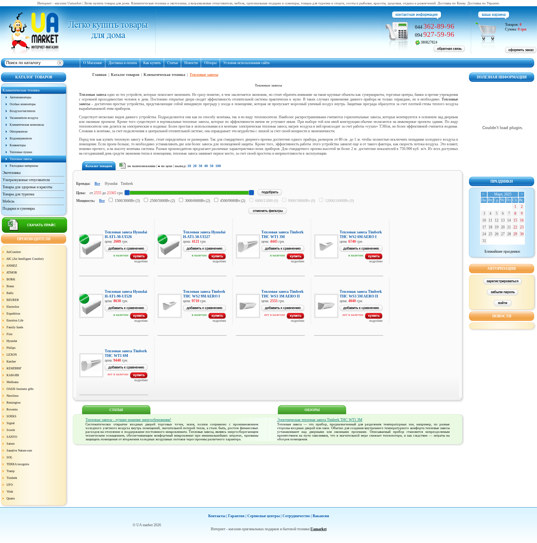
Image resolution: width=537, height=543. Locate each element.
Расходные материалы (24, 165)
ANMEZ (11, 265)
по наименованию (141, 166)
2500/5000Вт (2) (162, 201)
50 (211, 166)
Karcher (11, 361)
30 (200, 166)
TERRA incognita (18, 464)
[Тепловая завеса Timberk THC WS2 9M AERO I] (217, 318)
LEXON (12, 354)
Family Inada (15, 327)
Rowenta (12, 409)
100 (218, 166)
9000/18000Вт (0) (301, 201)
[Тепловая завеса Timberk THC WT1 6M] (139, 377)
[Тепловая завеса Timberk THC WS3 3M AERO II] (295, 318)
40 (206, 166)
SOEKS (11, 416)
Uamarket (318, 529)
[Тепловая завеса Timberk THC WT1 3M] (295, 258)
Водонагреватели (21, 138)
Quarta (11, 498)
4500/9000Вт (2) (232, 201)
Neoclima (12, 395)
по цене (166, 166)
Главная (99, 75)
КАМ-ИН (13, 375)
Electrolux (13, 306)
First (9, 334)
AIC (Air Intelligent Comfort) (25, 258)
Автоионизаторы (20, 97)
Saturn (11, 443)
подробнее (141, 261)
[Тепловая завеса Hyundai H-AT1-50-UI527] (217, 258)
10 (189, 166)
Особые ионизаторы (23, 104)
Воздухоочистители (22, 111)
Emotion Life (15, 320)
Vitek (10, 491)
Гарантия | (237, 516)
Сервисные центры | (264, 516)
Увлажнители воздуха (24, 117)
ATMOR (11, 272)
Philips (11, 347)
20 (195, 166)
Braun (10, 286)
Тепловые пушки (21, 152)
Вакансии (321, 516)
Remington (14, 402)
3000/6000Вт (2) (197, 201)
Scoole (11, 430)
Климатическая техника (164, 75)
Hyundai (12, 341)
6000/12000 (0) (266, 201)
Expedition (13, 313)
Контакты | (217, 516)
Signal (11, 423)
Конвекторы (18, 145)
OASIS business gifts (20, 389)
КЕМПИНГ (14, 368)
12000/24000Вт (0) (339, 201)
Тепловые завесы (21, 159)
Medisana (12, 382)
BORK (11, 279)
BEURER (13, 300)
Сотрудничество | (297, 516)
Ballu (10, 293)
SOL (9, 457)
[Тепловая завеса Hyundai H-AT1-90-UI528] (139, 318)
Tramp (11, 471)
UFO (10, 484)
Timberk (12, 478)
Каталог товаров (125, 75)
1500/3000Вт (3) (127, 201)
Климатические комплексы (27, 124)
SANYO (12, 436)
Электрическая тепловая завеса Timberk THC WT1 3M (319, 420)
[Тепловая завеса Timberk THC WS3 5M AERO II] (374, 318)
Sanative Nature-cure (19, 450)
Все (97, 183)
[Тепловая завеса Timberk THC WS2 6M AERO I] (374, 258)
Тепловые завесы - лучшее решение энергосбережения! (128, 420)
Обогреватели (18, 131)
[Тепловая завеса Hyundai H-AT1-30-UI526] (139, 258)
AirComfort (13, 252)
